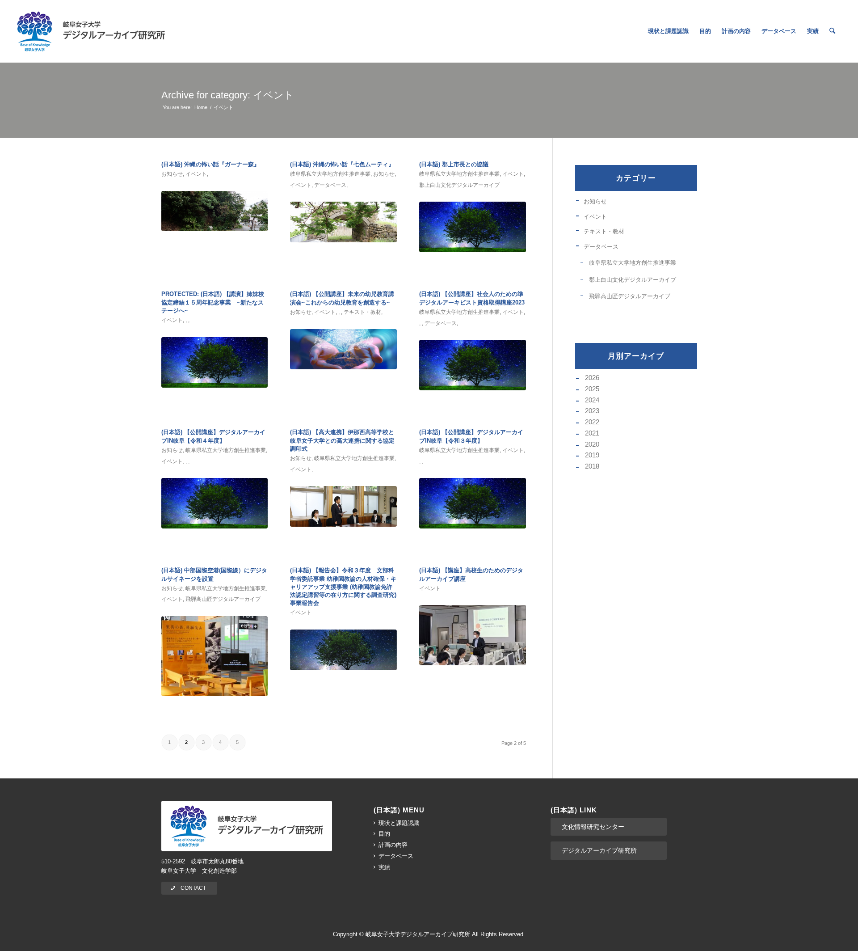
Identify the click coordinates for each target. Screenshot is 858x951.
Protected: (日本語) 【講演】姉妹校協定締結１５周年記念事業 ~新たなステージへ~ (212, 302)
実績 (384, 867)
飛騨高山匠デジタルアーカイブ (223, 599)
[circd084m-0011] (214, 211)
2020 (592, 444)
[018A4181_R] (343, 506)
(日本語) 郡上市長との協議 (453, 164)
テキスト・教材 (362, 312)
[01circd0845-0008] (343, 222)
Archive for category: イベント (227, 95)
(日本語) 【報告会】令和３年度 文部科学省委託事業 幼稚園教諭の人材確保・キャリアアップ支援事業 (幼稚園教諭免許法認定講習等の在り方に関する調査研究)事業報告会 (343, 586)
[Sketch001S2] (343, 349)
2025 (592, 389)
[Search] (832, 31)
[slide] (472, 227)
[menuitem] (668, 31)
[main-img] (343, 650)
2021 (592, 433)
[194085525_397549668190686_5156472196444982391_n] (472, 635)
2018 (592, 466)
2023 (592, 410)
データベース (330, 185)
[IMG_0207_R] (214, 656)
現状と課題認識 (399, 823)
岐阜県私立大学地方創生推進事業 (330, 174)
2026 (592, 377)
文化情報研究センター (593, 826)
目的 (384, 833)
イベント (196, 174)
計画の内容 (393, 844)
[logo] (91, 31)
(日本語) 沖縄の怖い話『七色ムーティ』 (342, 164)
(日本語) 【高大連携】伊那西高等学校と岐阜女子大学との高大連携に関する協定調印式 (342, 440)
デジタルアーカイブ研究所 (599, 850)
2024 (592, 400)
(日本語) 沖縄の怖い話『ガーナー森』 (210, 164)
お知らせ (172, 174)
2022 (592, 422)
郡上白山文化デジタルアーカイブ (459, 185)
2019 (592, 455)
